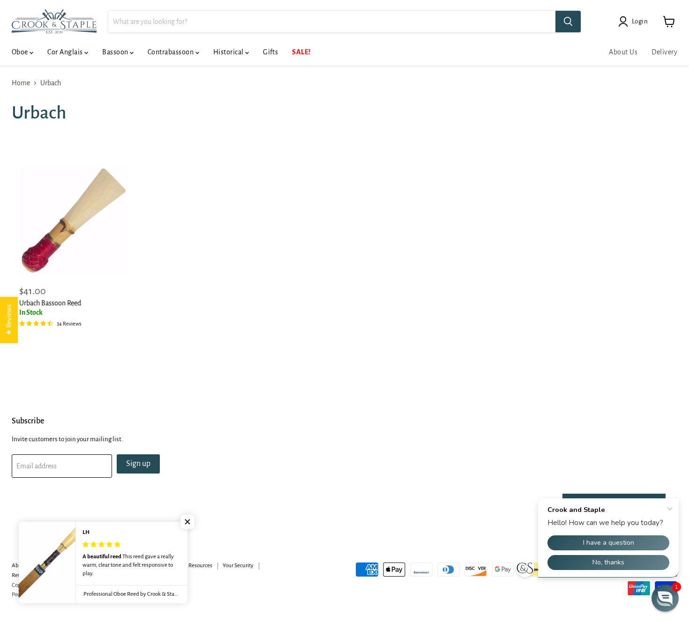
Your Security (238, 566)
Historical (229, 52)
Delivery (664, 52)
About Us (623, 52)
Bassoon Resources (190, 566)
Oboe (21, 52)
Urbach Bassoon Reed (50, 303)
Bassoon (116, 52)
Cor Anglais (65, 52)
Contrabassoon (171, 52)
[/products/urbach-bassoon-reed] (73, 220)
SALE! (301, 52)
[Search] (568, 21)
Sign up (138, 463)
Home (21, 83)
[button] (187, 522)
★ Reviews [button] (9, 320)
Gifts (270, 52)
